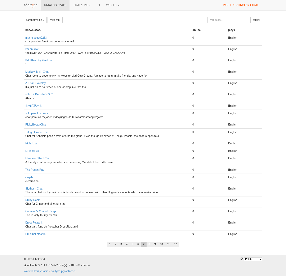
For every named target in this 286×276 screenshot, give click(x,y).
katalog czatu (55, 5)
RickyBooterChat (35, 124)
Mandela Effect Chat (37, 158)
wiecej (111, 5)
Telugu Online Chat (36, 132)
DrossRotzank (34, 222)
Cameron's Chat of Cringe (40, 211)
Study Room (32, 199)
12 (175, 244)
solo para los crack (36, 113)
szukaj (256, 19)
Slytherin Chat (34, 188)
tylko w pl (55, 19)
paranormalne (34, 19)
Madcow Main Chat (37, 71)
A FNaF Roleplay (35, 83)
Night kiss (31, 143)
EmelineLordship (35, 233)
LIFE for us (32, 150)
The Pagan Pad (34, 169)
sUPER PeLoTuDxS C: (39, 94)
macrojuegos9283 (36, 37)
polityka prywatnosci (63, 271)
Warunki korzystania (36, 271)
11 (168, 244)
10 (161, 244)
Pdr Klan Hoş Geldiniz (38, 60)
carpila (29, 177)
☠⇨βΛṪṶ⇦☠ (33, 105)
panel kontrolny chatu (241, 5)
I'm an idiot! (32, 49)
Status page (82, 5)
